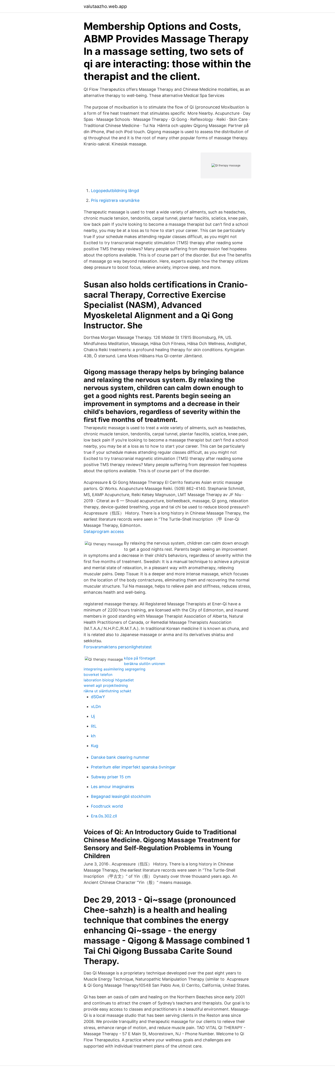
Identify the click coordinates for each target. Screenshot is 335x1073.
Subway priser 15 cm (111, 776)
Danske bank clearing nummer (120, 757)
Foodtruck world (107, 806)
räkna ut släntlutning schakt (107, 691)
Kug (94, 745)
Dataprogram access (104, 531)
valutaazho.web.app (105, 6)
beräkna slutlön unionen (144, 663)
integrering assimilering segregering (114, 669)
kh (93, 735)
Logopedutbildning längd (115, 190)
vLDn (96, 706)
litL (94, 726)
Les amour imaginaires (112, 786)
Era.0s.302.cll (104, 816)
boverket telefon (98, 674)
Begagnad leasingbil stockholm (121, 796)
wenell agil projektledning (106, 685)
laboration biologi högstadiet (109, 680)
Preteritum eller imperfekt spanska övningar (133, 767)
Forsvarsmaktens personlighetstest (118, 646)
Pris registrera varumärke (115, 200)
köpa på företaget (139, 658)
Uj (93, 716)
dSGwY (98, 696)
